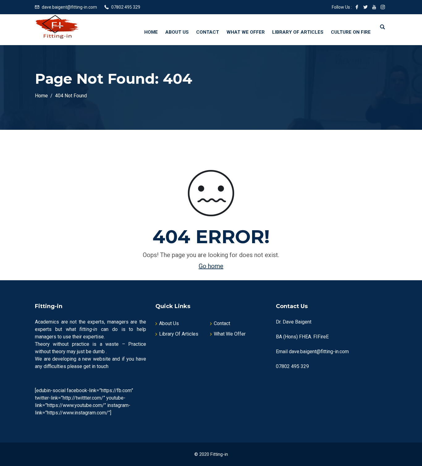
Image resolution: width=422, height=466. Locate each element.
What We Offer (245, 32)
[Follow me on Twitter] (365, 7)
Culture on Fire (351, 32)
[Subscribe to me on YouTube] (374, 7)
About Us (177, 32)
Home (151, 32)
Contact (207, 32)
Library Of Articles (297, 32)
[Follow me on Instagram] (383, 7)
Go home (211, 266)
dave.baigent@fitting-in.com (69, 7)
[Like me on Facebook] (357, 7)
